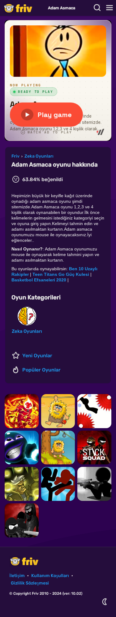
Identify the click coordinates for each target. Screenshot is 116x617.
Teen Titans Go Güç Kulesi (60, 274)
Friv (23, 8)
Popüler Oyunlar (41, 370)
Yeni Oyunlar (37, 355)
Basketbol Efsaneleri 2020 (38, 279)
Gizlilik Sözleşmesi (30, 583)
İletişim (17, 575)
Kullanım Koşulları (50, 575)
